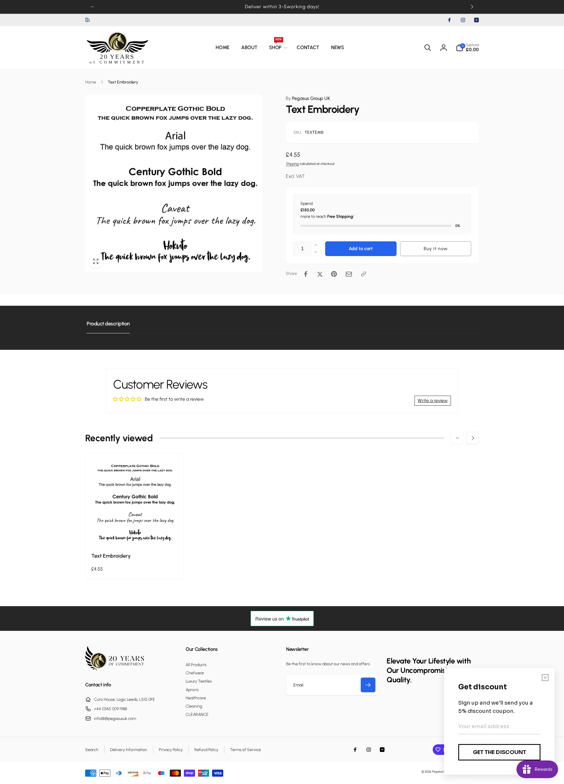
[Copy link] (364, 274)
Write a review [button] (433, 400)
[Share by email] (348, 274)
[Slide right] (472, 7)
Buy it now (435, 248)
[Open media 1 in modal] (173, 183)
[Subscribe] (368, 685)
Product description (108, 323)
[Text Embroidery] (134, 534)
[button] (277, 47)
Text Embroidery (111, 556)
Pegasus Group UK (308, 98)
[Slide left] (92, 7)
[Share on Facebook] (306, 274)
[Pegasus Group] (114, 669)
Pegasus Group (442, 771)
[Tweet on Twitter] (320, 274)
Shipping (292, 164)
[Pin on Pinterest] (334, 274)
